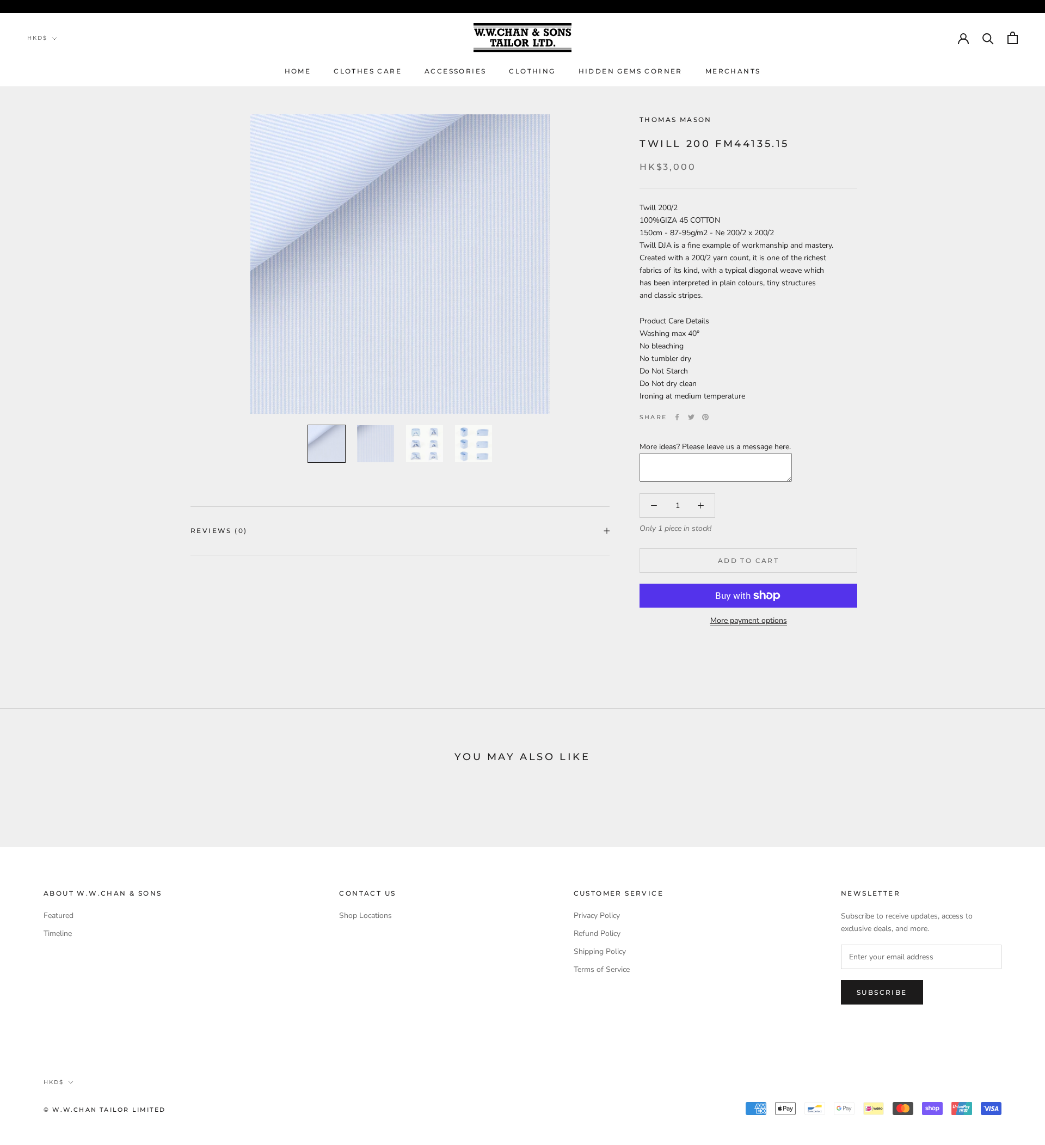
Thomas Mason (676, 119)
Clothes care (368, 71)
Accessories (455, 71)
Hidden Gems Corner (631, 71)
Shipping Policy (600, 951)
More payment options (748, 620)
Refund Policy (597, 933)
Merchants (733, 71)
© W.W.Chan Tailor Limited (104, 1109)
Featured (58, 915)
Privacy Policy (597, 915)
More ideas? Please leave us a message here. (715, 447)
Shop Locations (365, 915)
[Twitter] (691, 417)
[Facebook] (677, 417)
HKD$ (37, 37)
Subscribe (882, 992)
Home (298, 71)
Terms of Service (602, 969)
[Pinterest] (705, 417)
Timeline (58, 933)
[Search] (988, 38)
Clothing (532, 71)
